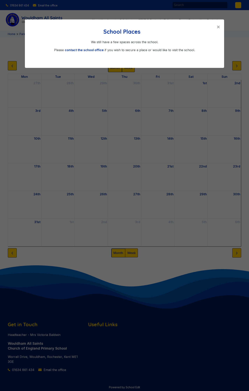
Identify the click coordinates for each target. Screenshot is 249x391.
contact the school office (84, 50)
